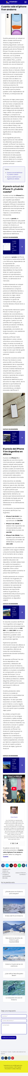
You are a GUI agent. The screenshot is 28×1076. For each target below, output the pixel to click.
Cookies (13, 1068)
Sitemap (18, 1068)
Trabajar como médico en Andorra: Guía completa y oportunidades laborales (6, 874)
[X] (11, 865)
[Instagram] (15, 843)
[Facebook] (11, 843)
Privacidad (7, 1068)
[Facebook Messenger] (7, 865)
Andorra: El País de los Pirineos (21, 873)
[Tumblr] (23, 865)
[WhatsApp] (19, 865)
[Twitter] (17, 843)
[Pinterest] (13, 843)
